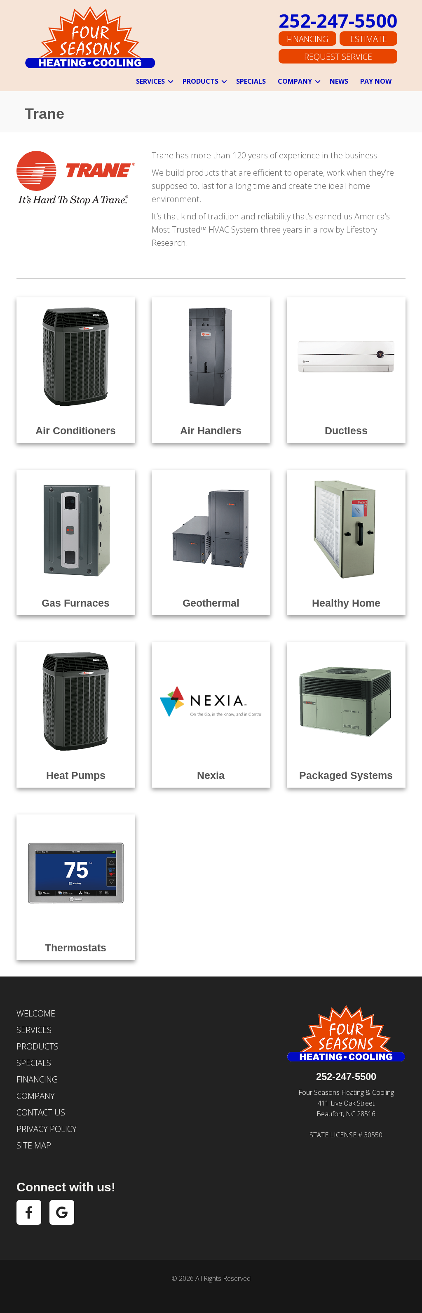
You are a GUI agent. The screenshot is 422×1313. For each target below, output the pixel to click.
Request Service (338, 56)
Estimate (368, 39)
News (339, 81)
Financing (307, 39)
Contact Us (40, 1112)
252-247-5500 (338, 20)
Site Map (33, 1145)
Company (295, 81)
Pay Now (376, 81)
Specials (251, 81)
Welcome (35, 1013)
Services (150, 81)
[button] (170, 81)
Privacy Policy (46, 1128)
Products (200, 81)
